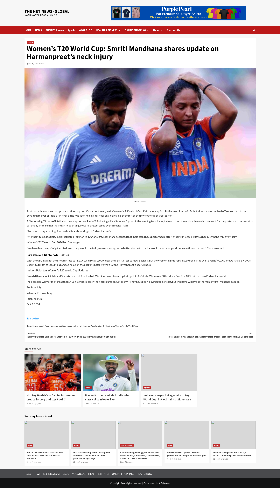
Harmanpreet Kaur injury (61, 326)
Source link (33, 318)
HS (30, 64)
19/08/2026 (37, 403)
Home (27, 473)
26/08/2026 (37, 462)
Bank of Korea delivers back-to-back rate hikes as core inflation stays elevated (45, 455)
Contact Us (173, 30)
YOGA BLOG (85, 30)
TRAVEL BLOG (144, 473)
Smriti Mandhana (106, 326)
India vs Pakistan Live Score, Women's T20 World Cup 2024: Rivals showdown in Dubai (71, 334)
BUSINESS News (55, 30)
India (52, 215)
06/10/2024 (39, 64)
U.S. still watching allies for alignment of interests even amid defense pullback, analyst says (92, 455)
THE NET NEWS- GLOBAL (46, 11)
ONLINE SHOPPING (135, 30)
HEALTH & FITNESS (107, 30)
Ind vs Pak (77, 326)
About (156, 30)
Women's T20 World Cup (126, 326)
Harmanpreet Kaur (40, 326)
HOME (28, 30)
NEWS (38, 30)
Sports (71, 30)
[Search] (254, 30)
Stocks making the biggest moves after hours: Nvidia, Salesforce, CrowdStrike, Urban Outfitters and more (140, 455)
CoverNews (149, 483)
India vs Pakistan (90, 326)
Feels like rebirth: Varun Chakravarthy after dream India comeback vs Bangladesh (210, 334)
